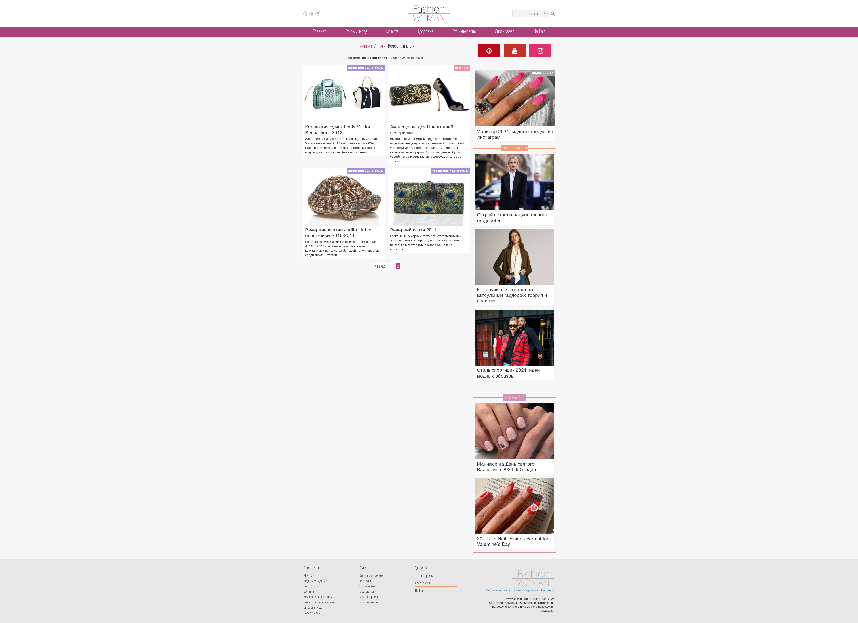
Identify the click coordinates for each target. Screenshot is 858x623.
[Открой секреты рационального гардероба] (514, 182)
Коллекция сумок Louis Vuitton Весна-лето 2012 (338, 129)
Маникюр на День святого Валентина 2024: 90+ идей (506, 466)
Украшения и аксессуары (366, 68)
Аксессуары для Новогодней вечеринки (421, 129)
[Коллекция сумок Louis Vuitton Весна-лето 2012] (344, 94)
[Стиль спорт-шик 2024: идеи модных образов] (514, 338)
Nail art (539, 31)
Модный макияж (369, 602)
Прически (365, 581)
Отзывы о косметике (371, 575)
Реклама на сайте (498, 590)
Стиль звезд (504, 31)
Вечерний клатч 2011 (413, 229)
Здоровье (425, 31)
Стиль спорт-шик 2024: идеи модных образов (508, 372)
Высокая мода (312, 586)
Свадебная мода (313, 607)
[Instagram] (317, 13)
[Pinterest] (305, 13)
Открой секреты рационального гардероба (512, 217)
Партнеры (547, 590)
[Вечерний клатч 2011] (429, 197)
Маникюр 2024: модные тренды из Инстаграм (515, 134)
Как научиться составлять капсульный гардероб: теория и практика (512, 295)
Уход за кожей (367, 586)
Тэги (382, 46)
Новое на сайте (515, 397)
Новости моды (312, 612)
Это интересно (464, 31)
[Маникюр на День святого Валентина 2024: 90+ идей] (514, 431)
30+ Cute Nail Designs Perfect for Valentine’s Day (512, 541)
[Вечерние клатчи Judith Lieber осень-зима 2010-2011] (344, 197)
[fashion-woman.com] (429, 21)
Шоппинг (462, 68)
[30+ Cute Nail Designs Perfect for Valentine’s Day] (514, 506)
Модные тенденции (315, 581)
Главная (319, 31)
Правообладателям (526, 590)
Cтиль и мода (356, 31)
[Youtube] (311, 13)
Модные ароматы (369, 596)
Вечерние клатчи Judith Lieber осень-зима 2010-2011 (338, 232)
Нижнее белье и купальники (320, 602)
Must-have (309, 575)
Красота (392, 31)
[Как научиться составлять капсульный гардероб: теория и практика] (514, 257)
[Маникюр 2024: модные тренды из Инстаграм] (515, 99)
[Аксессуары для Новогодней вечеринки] (429, 94)
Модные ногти (542, 73)
